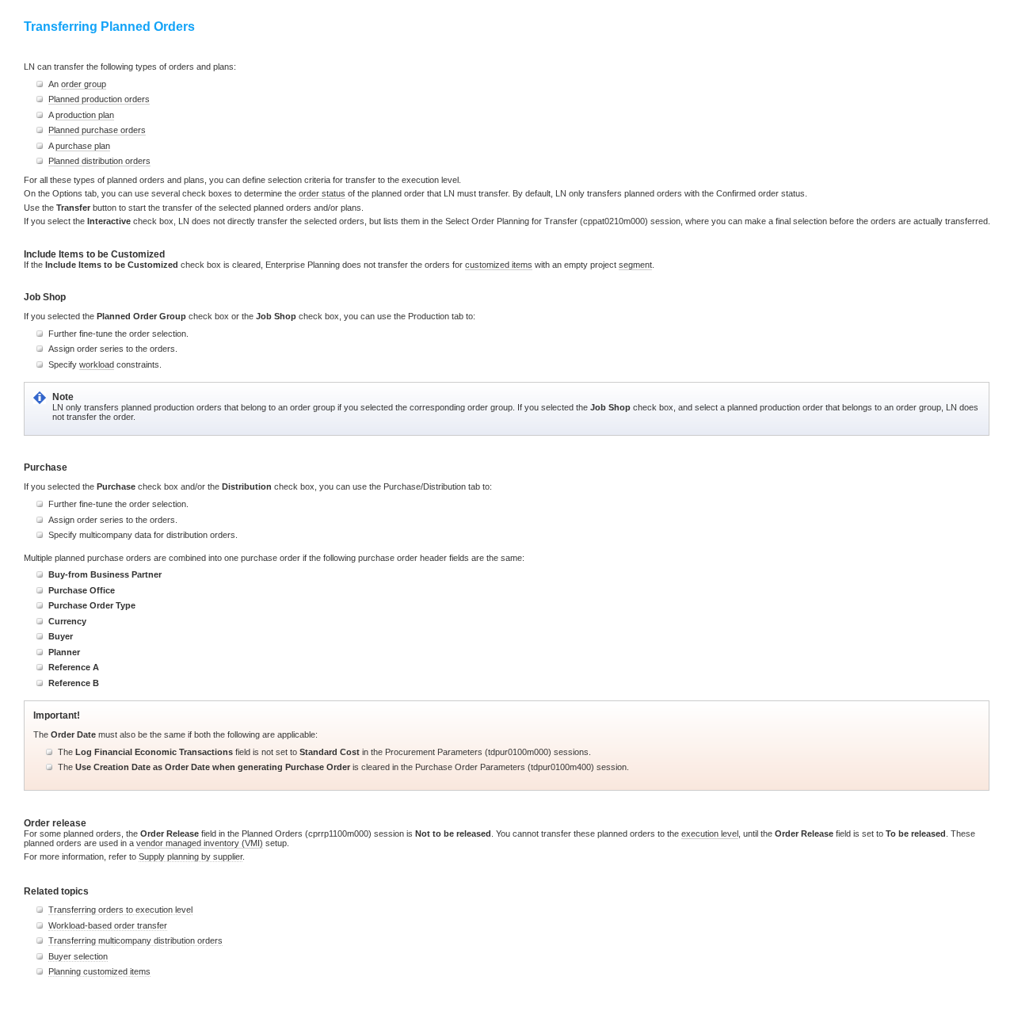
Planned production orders (99, 99)
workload (96, 364)
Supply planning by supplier (190, 856)
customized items (498, 264)
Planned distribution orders (99, 161)
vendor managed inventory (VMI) (199, 843)
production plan (84, 115)
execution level (709, 833)
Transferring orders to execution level (120, 909)
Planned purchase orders (97, 130)
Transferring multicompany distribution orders (135, 940)
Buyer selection (78, 956)
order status (322, 193)
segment (635, 264)
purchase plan (82, 146)
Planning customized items (99, 971)
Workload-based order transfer (107, 925)
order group (83, 84)
